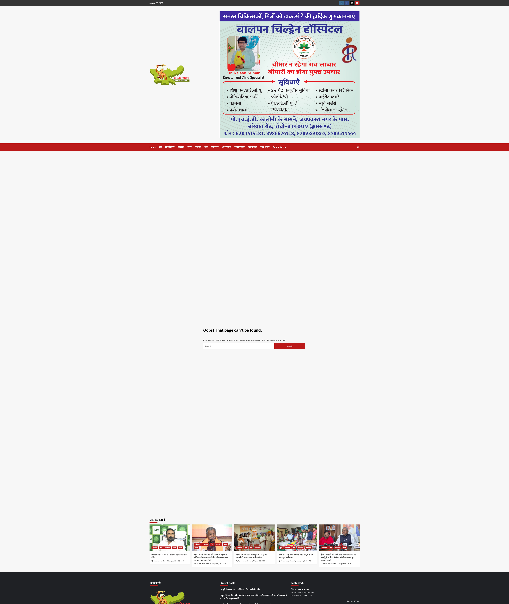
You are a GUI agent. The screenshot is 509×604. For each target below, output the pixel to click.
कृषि (281, 548)
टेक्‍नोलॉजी (252, 147)
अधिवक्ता (198, 544)
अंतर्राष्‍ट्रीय (169, 147)
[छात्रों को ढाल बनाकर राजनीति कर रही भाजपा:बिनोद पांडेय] (170, 537)
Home (153, 147)
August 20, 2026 (217, 564)
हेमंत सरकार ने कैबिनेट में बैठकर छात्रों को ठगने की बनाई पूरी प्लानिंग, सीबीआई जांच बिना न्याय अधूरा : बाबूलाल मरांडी (338, 557)
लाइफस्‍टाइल (239, 147)
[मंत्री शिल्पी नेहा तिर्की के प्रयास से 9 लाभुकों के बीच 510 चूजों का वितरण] (297, 537)
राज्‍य (190, 147)
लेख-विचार (264, 147)
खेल (206, 147)
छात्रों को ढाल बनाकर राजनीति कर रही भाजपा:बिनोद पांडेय (240, 589)
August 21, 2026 (174, 561)
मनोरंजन (214, 147)
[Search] (358, 147)
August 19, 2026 (302, 561)
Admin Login (279, 147)
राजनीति (167, 548)
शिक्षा (180, 548)
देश (160, 147)
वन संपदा (308, 548)
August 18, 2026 (344, 564)
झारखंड (181, 147)
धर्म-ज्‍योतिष (226, 147)
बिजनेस (198, 147)
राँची (161, 548)
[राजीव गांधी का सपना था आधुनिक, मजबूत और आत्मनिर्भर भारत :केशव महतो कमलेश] (254, 537)
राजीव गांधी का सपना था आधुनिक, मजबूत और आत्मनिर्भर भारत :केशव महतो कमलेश (251, 556)
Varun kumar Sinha (160, 561)
